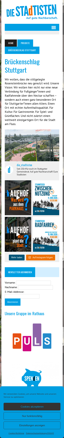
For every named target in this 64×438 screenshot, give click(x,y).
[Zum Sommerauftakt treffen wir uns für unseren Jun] (46, 197)
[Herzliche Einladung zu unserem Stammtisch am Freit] (46, 234)
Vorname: (10, 282)
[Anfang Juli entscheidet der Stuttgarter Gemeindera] (18, 197)
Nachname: (11, 287)
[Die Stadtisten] (32, 11)
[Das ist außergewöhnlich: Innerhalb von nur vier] (18, 234)
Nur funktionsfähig (32, 416)
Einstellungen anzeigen (32, 425)
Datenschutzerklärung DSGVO (40, 433)
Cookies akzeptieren (32, 406)
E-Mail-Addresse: (14, 291)
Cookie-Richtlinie (16, 433)
